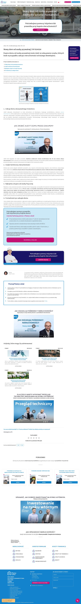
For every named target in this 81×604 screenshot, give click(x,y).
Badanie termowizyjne (14, 597)
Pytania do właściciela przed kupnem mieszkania (61, 5)
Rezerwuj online (30, 240)
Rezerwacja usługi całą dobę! (41, 583)
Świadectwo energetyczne (15, 588)
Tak (18, 445)
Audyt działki (12, 596)
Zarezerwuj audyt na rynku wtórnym (9, 5)
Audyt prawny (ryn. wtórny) (15, 593)
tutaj (45, 301)
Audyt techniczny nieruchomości (12, 66)
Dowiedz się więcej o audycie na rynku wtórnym (41, 5)
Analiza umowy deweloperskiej (16, 591)
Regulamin (10, 579)
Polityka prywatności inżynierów (27, 602)
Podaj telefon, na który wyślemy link (18, 476)
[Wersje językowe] (59, 2)
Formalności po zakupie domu (12, 70)
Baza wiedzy (11, 576)
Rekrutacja (11, 582)
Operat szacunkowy (14, 589)
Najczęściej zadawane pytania (16, 578)
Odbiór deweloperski (14, 587)
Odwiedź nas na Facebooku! (37, 585)
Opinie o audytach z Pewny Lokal (23, 5)
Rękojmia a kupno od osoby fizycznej (13, 68)
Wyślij (18, 482)
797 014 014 (34, 580)
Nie (22, 445)
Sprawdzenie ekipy (13, 595)
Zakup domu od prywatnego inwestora (14, 64)
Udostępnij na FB (8, 432)
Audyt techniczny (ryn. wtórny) (16, 592)
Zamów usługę (40, 29)
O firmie (10, 581)
